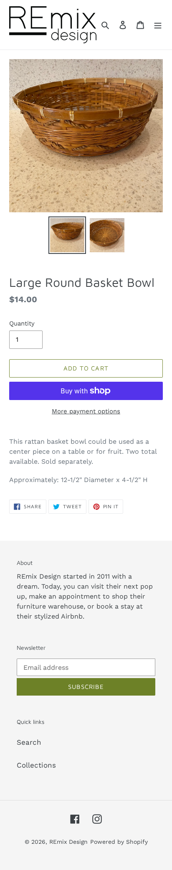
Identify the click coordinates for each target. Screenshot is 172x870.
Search (29, 742)
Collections (36, 765)
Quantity (22, 323)
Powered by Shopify (119, 841)
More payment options (86, 411)
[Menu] (158, 25)
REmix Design (68, 841)
